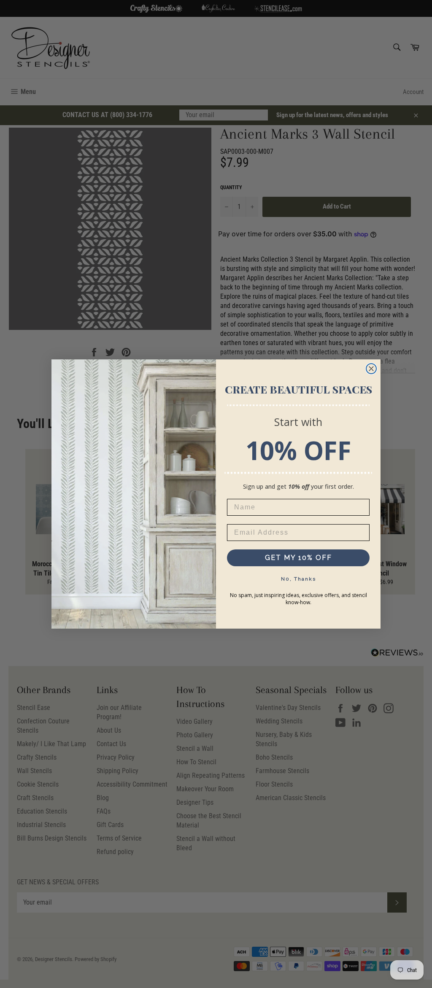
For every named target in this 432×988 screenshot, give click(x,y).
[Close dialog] (371, 369)
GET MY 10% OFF (298, 558)
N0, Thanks (298, 579)
